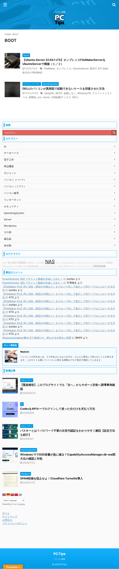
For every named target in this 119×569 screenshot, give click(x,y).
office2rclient (7, 266)
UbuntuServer (81, 68)
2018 (25, 266)
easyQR (60, 266)
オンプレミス (63, 68)
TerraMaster (33, 266)
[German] (8, 494)
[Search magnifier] (114, 132)
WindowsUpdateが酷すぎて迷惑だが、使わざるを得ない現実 (36, 337)
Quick (4, 263)
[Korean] (20, 494)
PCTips (59, 554)
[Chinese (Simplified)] (12, 494)
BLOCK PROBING (32, 72)
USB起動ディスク (61, 97)
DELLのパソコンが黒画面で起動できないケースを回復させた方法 (63, 88)
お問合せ (7, 519)
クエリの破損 (39, 263)
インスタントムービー (48, 266)
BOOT (93, 68)
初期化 (32, 97)
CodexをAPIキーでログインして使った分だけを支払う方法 (57, 408)
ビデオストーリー (83, 263)
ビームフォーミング (98, 263)
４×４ (57, 263)
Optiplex (49, 93)
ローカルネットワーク (83, 266)
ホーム (6, 513)
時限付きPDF (69, 266)
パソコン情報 (59, 559)
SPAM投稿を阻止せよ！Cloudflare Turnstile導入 (51, 478)
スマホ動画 (17, 266)
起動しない (70, 93)
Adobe (109, 262)
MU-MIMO (12, 262)
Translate (21, 504)
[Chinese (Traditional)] (16, 494)
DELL (75, 97)
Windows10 (84, 93)
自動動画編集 (99, 266)
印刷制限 (30, 263)
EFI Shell (103, 68)
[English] (4, 494)
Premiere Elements (68, 263)
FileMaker (49, 68)
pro (40, 97)
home (46, 97)
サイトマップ (9, 516)
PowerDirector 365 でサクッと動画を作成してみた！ (32, 278)
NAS (50, 261)
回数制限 (22, 262)
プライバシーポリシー (14, 523)
